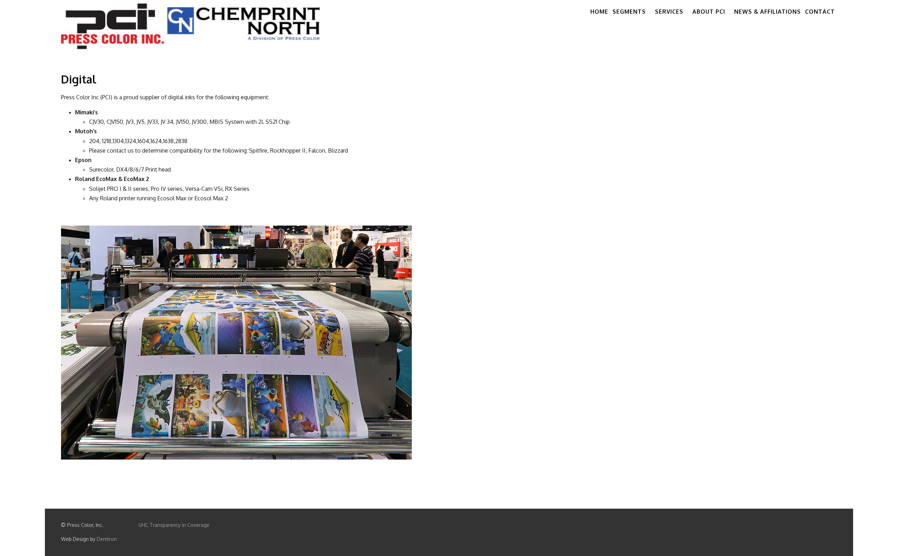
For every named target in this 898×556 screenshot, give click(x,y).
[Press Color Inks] (195, 26)
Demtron (107, 539)
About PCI (708, 11)
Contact (820, 11)
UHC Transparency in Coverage (174, 525)
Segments (629, 11)
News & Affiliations (767, 11)
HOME (599, 11)
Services (669, 11)
